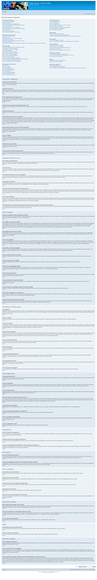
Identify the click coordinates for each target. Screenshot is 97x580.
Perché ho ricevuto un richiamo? (8, 56)
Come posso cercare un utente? (55, 48)
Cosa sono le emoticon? (6, 67)
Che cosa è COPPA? (6, 29)
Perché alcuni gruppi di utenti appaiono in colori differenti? (59, 27)
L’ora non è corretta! (6, 37)
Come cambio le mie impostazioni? (8, 36)
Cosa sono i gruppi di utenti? (54, 23)
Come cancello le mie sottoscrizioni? (56, 56)
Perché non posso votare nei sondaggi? (9, 54)
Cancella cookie (75, 569)
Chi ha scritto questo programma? (55, 65)
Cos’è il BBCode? (5, 65)
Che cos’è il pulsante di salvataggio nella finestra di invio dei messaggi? (15, 58)
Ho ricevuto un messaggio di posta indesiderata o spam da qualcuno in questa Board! (65, 36)
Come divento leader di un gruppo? (55, 26)
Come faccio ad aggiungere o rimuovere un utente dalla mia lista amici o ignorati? (64, 41)
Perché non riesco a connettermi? (8, 21)
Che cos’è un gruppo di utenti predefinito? (57, 28)
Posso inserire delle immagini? (7, 68)
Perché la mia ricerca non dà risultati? (56, 46)
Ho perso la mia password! (7, 26)
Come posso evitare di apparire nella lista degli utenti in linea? (13, 25)
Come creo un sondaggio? (7, 50)
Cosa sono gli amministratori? (54, 21)
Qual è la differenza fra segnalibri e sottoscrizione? (58, 54)
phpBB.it (52, 572)
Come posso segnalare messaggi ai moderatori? (11, 57)
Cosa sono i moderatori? (53, 22)
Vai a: (77, 566)
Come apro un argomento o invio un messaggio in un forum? (13, 47)
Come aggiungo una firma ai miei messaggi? (10, 49)
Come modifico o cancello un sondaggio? (9, 51)
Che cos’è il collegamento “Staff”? (55, 29)
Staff (70, 569)
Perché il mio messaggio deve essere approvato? (11, 60)
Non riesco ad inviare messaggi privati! (56, 33)
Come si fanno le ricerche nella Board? (56, 45)
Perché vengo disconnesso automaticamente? (10, 23)
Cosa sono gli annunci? (6, 71)
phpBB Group (35, 542)
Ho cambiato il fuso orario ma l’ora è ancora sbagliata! (12, 38)
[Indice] (15, 5)
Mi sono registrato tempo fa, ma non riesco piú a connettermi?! (13, 28)
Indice (5, 11)
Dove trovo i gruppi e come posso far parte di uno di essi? (60, 25)
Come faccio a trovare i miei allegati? (56, 61)
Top (4, 85)
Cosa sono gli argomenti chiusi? (8, 73)
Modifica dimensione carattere (94, 11)
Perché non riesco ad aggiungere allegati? (10, 55)
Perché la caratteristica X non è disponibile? (57, 66)
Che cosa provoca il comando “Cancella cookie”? (11, 32)
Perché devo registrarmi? (7, 22)
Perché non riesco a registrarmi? (8, 30)
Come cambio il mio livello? (7, 41)
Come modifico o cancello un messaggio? (10, 48)
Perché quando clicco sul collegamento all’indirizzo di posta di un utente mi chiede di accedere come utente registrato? (24, 43)
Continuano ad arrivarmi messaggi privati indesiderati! (59, 34)
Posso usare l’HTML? (6, 66)
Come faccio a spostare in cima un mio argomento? (11, 61)
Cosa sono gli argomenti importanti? (8, 72)
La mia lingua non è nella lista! (7, 39)
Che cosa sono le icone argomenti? (8, 74)
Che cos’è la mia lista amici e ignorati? (56, 40)
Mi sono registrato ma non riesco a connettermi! (11, 27)
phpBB (43, 571)
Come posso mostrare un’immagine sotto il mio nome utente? (13, 40)
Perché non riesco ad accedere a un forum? (10, 53)
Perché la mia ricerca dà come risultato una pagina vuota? (60, 47)
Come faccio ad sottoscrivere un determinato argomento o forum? (61, 55)
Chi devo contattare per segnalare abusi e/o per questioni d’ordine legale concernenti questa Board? (67, 67)
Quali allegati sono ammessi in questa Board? (57, 60)
